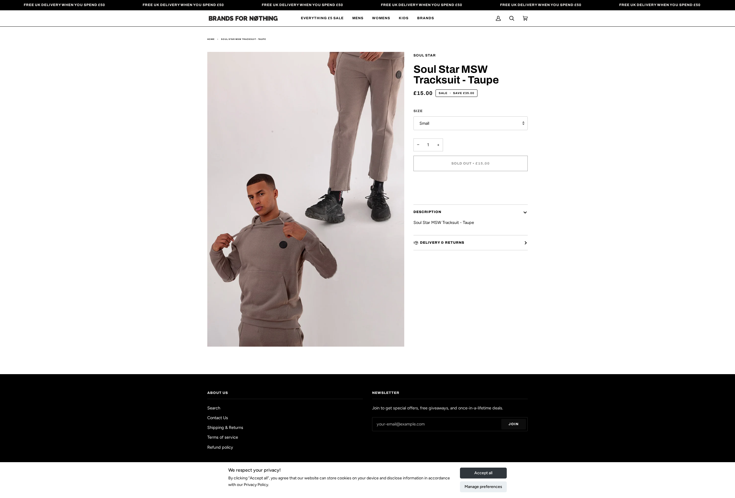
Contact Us (217, 417)
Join (513, 424)
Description (427, 212)
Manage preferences (483, 486)
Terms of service (222, 437)
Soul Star (424, 55)
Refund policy (220, 447)
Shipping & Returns (225, 427)
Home (211, 39)
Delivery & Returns (442, 243)
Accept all (483, 472)
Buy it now (470, 187)
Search (213, 408)
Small (424, 123)
